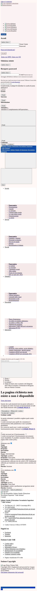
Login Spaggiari (15, 82)
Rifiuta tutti (17, 411)
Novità (7, 380)
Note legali (8, 545)
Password (22, 46)
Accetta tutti (8, 413)
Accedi (4, 34)
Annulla (4, 144)
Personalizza (5, 411)
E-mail (21, 75)
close (3, 185)
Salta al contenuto (6, 1)
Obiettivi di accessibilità (12, 552)
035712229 (11, 507)
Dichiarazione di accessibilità (14, 551)
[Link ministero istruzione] (9, 3)
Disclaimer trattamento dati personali (12, 572)
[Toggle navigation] (16, 176)
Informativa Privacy (11, 547)
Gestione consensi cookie (13, 554)
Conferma (10, 144)
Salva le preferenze (16, 490)
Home (7, 378)
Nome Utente (23, 44)
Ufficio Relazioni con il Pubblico (15, 549)
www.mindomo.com (7, 470)
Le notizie (8, 382)
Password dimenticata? (8, 50)
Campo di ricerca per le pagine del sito (13, 359)
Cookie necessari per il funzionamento (13, 434)
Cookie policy (9, 543)
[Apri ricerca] (20, 160)
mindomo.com (5, 443)
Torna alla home (6, 400)
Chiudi (3, 95)
